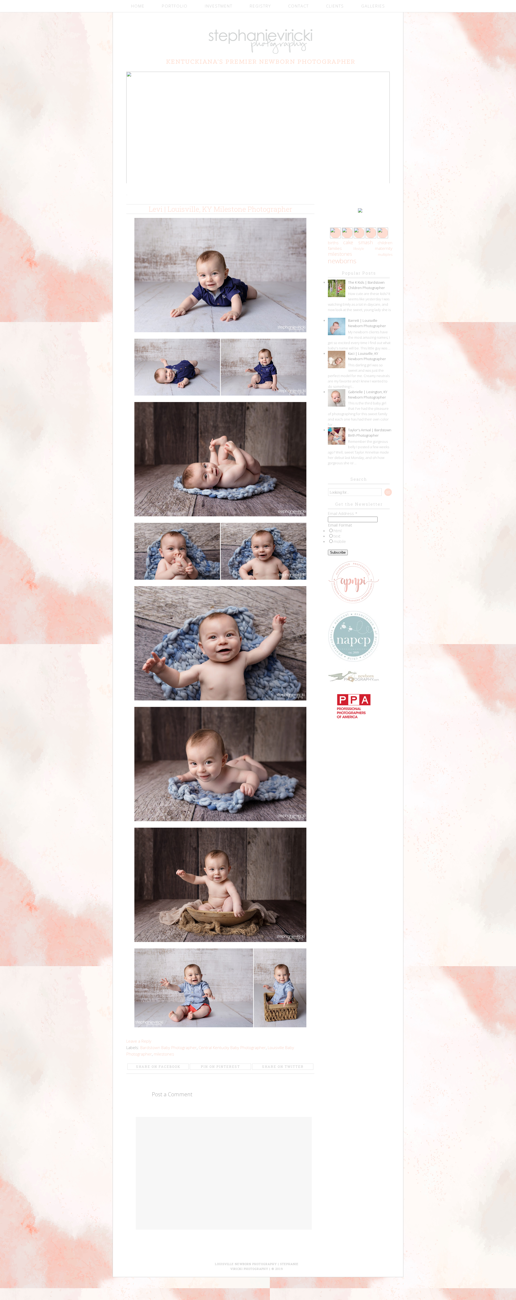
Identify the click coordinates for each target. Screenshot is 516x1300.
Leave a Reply (138, 1041)
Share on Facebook (158, 1066)
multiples (385, 254)
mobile (340, 541)
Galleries (373, 6)
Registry (260, 6)
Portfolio (175, 6)
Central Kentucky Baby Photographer (232, 1047)
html (338, 530)
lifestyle (358, 248)
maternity (383, 248)
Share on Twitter (283, 1066)
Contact (298, 6)
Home (138, 6)
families (335, 248)
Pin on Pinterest (220, 1066)
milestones (164, 1054)
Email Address (342, 513)
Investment (218, 6)
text (337, 536)
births (333, 242)
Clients (335, 6)
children (385, 242)
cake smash (357, 242)
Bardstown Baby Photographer (168, 1047)
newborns (342, 260)
